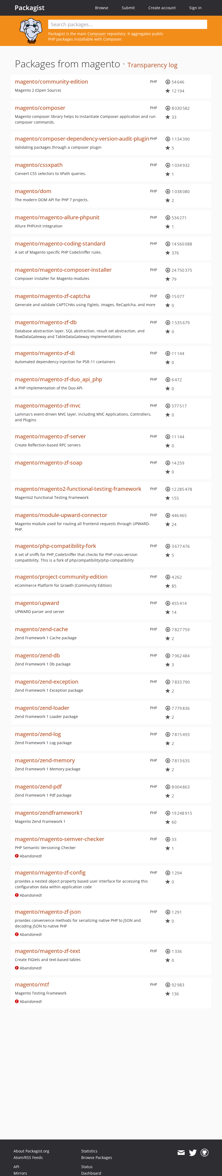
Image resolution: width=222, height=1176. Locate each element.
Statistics (89, 1151)
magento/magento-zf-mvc (48, 405)
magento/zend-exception (46, 681)
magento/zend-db (37, 655)
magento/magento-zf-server (50, 436)
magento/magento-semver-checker (59, 839)
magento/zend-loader (42, 707)
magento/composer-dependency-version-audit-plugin (82, 138)
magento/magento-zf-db (46, 322)
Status (87, 1166)
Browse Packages (96, 1157)
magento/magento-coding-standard (60, 243)
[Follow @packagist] (193, 1153)
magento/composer (40, 107)
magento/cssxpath (39, 164)
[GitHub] (204, 1153)
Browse (101, 7)
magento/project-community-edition (61, 576)
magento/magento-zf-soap (48, 462)
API (16, 1166)
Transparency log (152, 65)
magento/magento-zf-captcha (52, 296)
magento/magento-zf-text (47, 951)
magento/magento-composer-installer (63, 269)
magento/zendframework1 (49, 812)
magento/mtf (32, 984)
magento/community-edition (51, 81)
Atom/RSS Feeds (28, 1157)
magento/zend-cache (41, 629)
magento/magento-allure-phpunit (57, 217)
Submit (128, 7)
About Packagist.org (31, 1151)
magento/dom (33, 191)
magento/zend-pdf (38, 786)
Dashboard (91, 1173)
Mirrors (20, 1173)
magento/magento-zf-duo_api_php (58, 379)
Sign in (195, 7)
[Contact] (181, 1153)
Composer (96, 33)
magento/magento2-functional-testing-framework (78, 488)
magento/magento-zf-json (48, 911)
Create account (162, 7)
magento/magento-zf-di (45, 353)
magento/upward (37, 603)
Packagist (30, 7)
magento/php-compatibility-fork (55, 545)
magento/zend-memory (45, 760)
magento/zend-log (38, 734)
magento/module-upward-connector (61, 515)
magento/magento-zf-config (50, 872)
